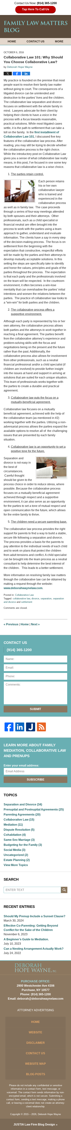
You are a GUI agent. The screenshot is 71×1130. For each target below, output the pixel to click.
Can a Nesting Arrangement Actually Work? (34, 948)
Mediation (13, 824)
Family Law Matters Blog (36, 26)
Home (12, 41)
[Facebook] (9, 727)
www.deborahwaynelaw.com (23, 588)
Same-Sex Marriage (19, 839)
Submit (35, 709)
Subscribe (35, 779)
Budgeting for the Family (23, 844)
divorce (35, 598)
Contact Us (35, 41)
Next (35, 624)
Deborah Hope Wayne (49, 1114)
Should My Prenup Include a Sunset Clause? (34, 916)
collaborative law (21, 598)
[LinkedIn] (19, 727)
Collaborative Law (24, 595)
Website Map (35, 1063)
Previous (11, 624)
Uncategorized (16, 854)
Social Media (14, 849)
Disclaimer (35, 1042)
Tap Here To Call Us (35, 9)
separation (46, 598)
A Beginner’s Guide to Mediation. (26, 939)
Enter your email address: (21, 765)
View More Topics (16, 865)
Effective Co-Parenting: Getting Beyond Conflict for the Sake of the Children (31, 927)
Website (35, 1032)
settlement (26, 602)
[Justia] (30, 727)
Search (64, 890)
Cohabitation (15, 834)
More (59, 41)
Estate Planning (17, 860)
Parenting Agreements (22, 814)
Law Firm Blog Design (34, 1124)
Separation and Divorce (23, 804)
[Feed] (41, 727)
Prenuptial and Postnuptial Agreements (34, 809)
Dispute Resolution (19, 829)
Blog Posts (35, 1074)
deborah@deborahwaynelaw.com (40, 998)
